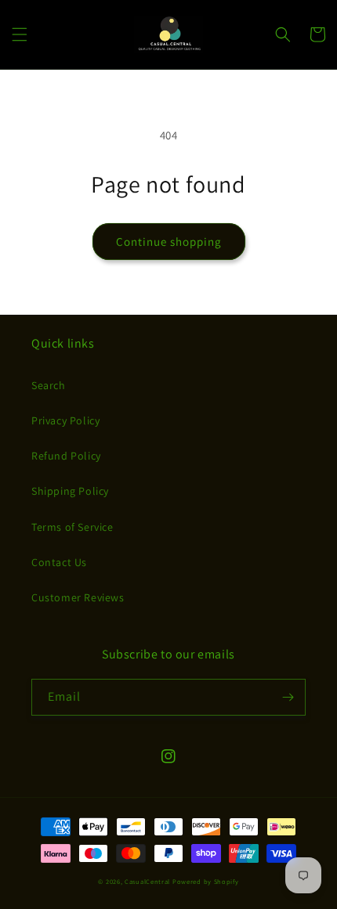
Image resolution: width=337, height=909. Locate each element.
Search (48, 385)
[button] (19, 34)
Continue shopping (169, 241)
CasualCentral (147, 881)
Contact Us (59, 562)
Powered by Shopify (205, 881)
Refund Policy (66, 456)
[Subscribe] (287, 697)
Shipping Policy (70, 491)
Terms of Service (72, 527)
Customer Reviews (78, 597)
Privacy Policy (65, 420)
